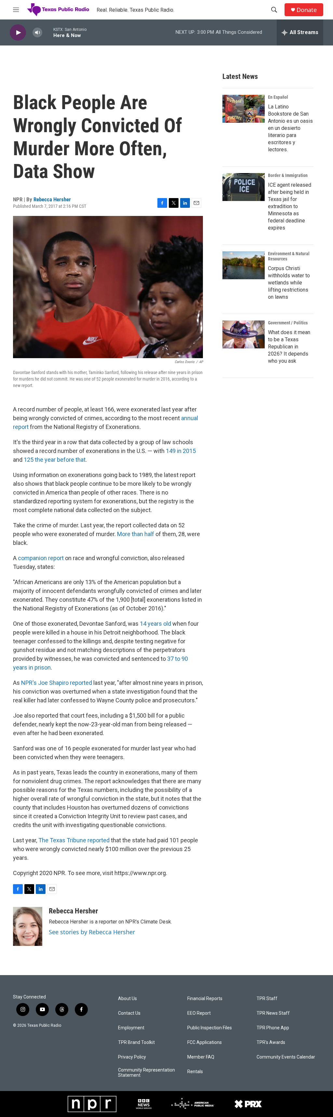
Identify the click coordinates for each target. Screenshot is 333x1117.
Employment (131, 1027)
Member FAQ (200, 1057)
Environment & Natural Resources (289, 256)
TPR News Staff (273, 1013)
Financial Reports (204, 998)
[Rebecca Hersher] (27, 926)
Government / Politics (288, 322)
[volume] (37, 32)
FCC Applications (204, 1042)
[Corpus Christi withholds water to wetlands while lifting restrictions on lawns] (243, 265)
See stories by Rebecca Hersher (92, 932)
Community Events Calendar (286, 1057)
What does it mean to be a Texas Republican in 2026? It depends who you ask (289, 346)
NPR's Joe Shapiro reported (56, 682)
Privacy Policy (132, 1057)
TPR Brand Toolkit (136, 1042)
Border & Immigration (288, 175)
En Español (278, 97)
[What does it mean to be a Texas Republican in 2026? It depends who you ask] (243, 334)
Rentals (195, 1071)
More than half (135, 534)
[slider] (48, 32)
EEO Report (199, 1013)
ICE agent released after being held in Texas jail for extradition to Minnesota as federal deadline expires (289, 206)
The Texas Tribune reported (74, 840)
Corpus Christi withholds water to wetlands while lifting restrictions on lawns (289, 282)
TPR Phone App (273, 1027)
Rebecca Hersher (52, 199)
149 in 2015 (181, 450)
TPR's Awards (271, 1042)
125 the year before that (55, 459)
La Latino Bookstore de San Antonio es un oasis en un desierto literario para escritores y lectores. (290, 128)
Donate (307, 9)
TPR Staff (267, 998)
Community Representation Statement (146, 1073)
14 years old (155, 623)
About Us (127, 998)
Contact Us (129, 1013)
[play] (18, 32)
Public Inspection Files (209, 1027)
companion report (41, 558)
